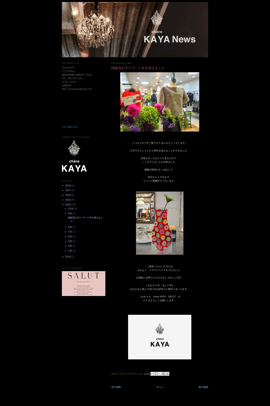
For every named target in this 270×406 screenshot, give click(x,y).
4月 (70, 246)
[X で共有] (160, 374)
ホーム (159, 387)
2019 (68, 185)
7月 (70, 231)
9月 (70, 213)
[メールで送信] (152, 374)
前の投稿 (203, 387)
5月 (70, 241)
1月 (70, 250)
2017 (68, 190)
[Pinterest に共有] (167, 374)
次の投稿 (116, 387)
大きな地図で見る (70, 127)
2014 (68, 204)
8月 (70, 227)
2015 (68, 199)
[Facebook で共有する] (164, 374)
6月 (70, 236)
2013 (68, 256)
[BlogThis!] (156, 374)
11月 (71, 208)
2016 (68, 195)
